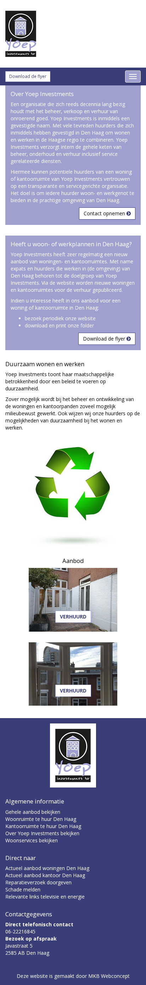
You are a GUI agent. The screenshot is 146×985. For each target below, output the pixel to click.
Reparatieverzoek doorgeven (38, 882)
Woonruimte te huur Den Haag (40, 819)
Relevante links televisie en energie (45, 896)
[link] (73, 34)
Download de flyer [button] (27, 76)
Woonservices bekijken (31, 840)
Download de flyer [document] (105, 338)
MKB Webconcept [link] (109, 976)
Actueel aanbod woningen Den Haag (47, 868)
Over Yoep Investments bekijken (42, 833)
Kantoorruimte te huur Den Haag (43, 826)
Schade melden (22, 889)
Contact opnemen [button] (105, 213)
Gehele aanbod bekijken (32, 811)
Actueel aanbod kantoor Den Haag (45, 875)
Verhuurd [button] (73, 616)
